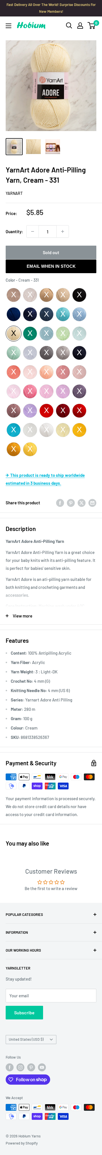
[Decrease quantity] (33, 231)
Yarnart (14, 193)
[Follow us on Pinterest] (31, 1067)
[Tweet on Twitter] (82, 502)
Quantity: (14, 231)
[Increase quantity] (63, 231)
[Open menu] (8, 26)
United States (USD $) (26, 1039)
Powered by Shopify (22, 1143)
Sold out (51, 252)
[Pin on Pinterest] (71, 502)
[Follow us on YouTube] (42, 1067)
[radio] (14, 295)
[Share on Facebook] (60, 502)
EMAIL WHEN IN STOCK (51, 266)
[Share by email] (92, 502)
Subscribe (24, 1012)
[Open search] (69, 25)
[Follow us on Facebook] (10, 1067)
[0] (91, 25)
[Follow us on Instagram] (20, 1067)
